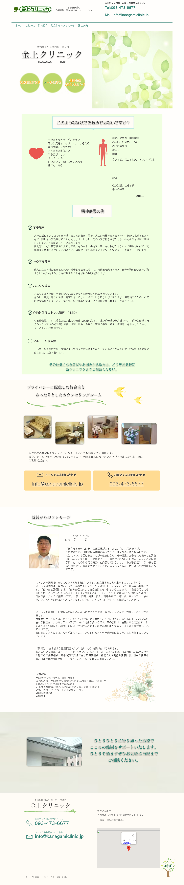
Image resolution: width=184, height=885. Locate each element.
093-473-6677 (52, 823)
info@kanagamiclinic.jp (131, 14)
